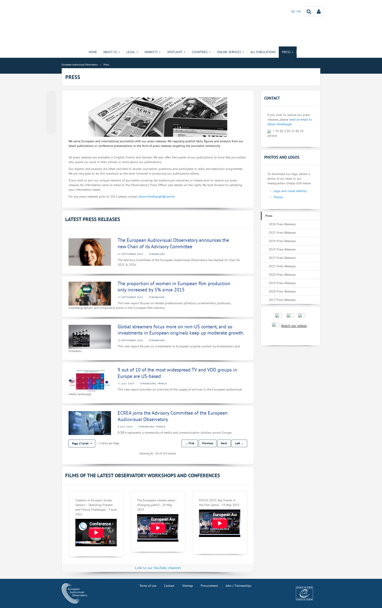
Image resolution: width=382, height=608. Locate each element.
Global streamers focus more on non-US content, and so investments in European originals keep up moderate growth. (181, 329)
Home (93, 52)
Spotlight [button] (174, 52)
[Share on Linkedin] (51, 121)
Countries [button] (200, 52)
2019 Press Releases (282, 283)
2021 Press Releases (282, 266)
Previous (207, 443)
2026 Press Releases (282, 224)
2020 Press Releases (282, 275)
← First (189, 443)
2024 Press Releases (282, 241)
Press (268, 216)
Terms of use (147, 586)
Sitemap (187, 586)
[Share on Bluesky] (51, 95)
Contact (169, 586)
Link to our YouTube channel (158, 568)
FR (299, 11)
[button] (82, 443)
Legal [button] (130, 52)
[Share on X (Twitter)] (51, 104)
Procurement (209, 586)
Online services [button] (229, 52)
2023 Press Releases (282, 249)
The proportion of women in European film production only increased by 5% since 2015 (174, 286)
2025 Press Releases (282, 233)
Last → (239, 443)
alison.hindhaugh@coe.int (157, 196)
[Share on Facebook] (51, 112)
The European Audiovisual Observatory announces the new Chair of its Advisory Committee (173, 243)
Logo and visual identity (290, 191)
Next (224, 443)
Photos (278, 197)
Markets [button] (151, 52)
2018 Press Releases (282, 291)
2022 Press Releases (282, 258)
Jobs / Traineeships (238, 586)
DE (293, 11)
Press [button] (286, 52)
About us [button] (110, 52)
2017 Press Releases (282, 300)
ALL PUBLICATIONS (263, 52)
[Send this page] (51, 129)
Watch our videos (294, 326)
